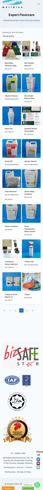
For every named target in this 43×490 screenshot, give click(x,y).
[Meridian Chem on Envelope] (38, 467)
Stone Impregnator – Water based (30, 228)
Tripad (27, 294)
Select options (30, 301)
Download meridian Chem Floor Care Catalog (21, 20)
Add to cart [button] (10, 105)
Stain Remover (11, 192)
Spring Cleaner (30, 161)
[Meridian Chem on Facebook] (38, 459)
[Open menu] (39, 4)
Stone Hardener (11, 226)
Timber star (29, 262)
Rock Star (9, 129)
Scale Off (8, 161)
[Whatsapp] (37, 485)
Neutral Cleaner (11, 96)
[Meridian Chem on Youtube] (38, 463)
